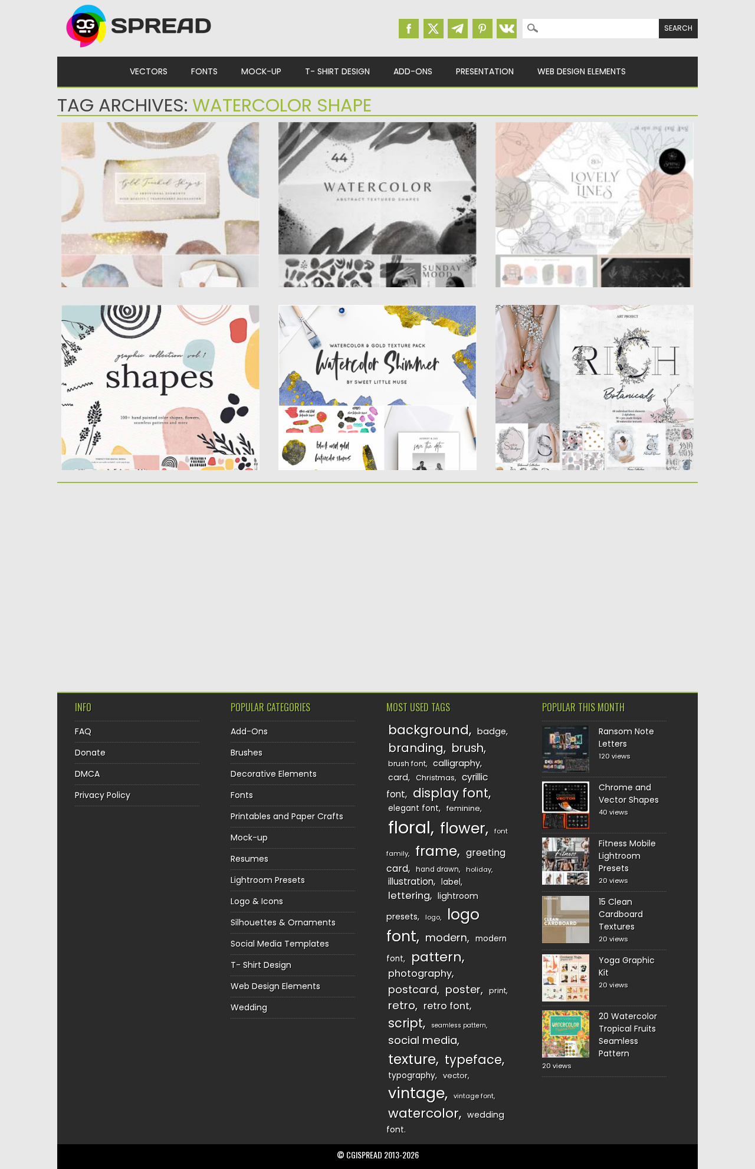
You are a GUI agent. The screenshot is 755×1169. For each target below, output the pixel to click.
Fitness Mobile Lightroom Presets (627, 856)
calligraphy (456, 763)
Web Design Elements (581, 71)
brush (468, 748)
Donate (90, 752)
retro (401, 1005)
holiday (478, 869)
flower (462, 828)
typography (411, 1075)
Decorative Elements (274, 774)
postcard (412, 989)
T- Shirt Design (337, 71)
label (451, 882)
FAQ (83, 731)
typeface (473, 1059)
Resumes (249, 859)
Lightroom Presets (268, 880)
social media (422, 1040)
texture (412, 1059)
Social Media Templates (280, 944)
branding (416, 748)
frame (436, 851)
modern (446, 937)
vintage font (474, 1096)
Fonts (204, 71)
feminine (463, 808)
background (428, 730)
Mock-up (261, 71)
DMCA (87, 774)
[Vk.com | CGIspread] (507, 28)
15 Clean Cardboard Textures (621, 914)
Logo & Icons (257, 901)
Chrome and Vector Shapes (629, 793)
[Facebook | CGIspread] (409, 28)
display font (450, 793)
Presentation (485, 71)
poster (463, 989)
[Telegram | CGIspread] (458, 28)
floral (409, 827)
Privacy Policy (102, 795)
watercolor (423, 1113)
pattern (436, 957)
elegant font (413, 808)
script (405, 1023)
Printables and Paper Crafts (287, 816)
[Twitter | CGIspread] (434, 28)
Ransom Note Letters (626, 737)
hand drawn (437, 869)
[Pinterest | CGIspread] (482, 28)
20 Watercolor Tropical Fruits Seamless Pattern (628, 1034)
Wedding (249, 1007)
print (497, 990)
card (398, 777)
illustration (411, 881)
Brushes (246, 752)
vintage (416, 1093)
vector (455, 1076)
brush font (407, 763)
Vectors (149, 71)
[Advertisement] (160, 583)
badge (491, 731)
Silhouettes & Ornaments (283, 922)
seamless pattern (458, 1025)
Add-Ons (412, 71)
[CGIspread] (139, 50)
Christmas (435, 778)
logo (432, 917)
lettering (409, 895)
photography (420, 973)
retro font (447, 1006)
